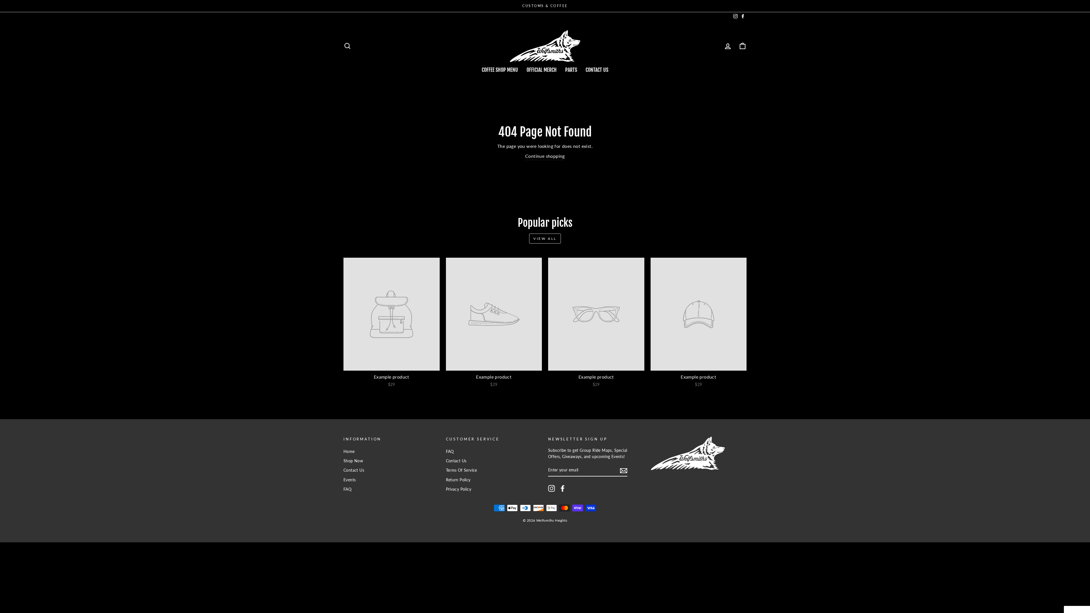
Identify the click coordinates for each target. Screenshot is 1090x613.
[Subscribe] (623, 470)
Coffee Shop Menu (500, 70)
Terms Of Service (461, 470)
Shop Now (353, 461)
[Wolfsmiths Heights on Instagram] (551, 488)
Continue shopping (545, 156)
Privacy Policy (458, 489)
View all (545, 238)
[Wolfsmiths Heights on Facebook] (562, 488)
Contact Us (597, 70)
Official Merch (542, 70)
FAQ (347, 489)
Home (349, 451)
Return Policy (458, 480)
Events (349, 480)
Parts (571, 70)
